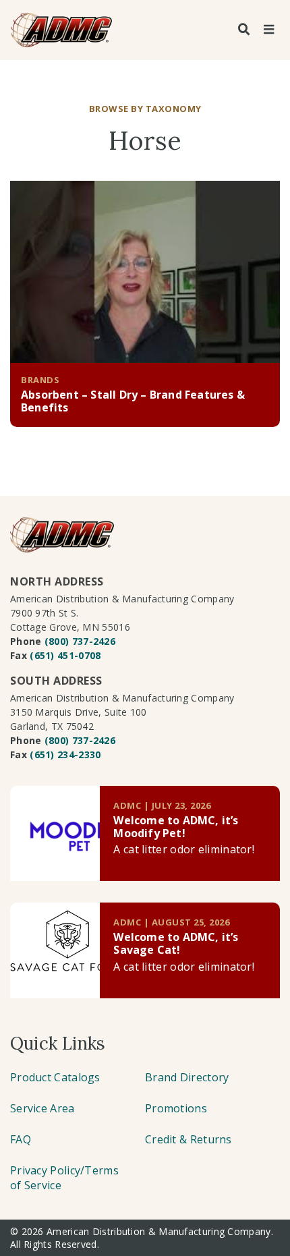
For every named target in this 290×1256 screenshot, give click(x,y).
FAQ (20, 1139)
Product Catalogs (55, 1077)
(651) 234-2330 (65, 754)
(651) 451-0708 (65, 655)
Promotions (176, 1108)
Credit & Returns (188, 1139)
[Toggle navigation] (268, 29)
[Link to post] (55, 833)
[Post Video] (145, 272)
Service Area (42, 1108)
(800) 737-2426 (80, 641)
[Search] (244, 29)
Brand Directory (187, 1077)
